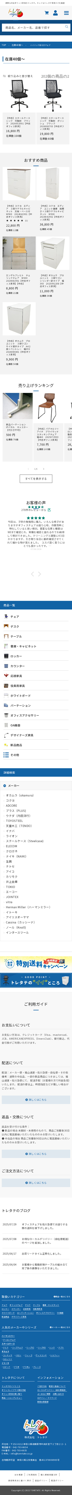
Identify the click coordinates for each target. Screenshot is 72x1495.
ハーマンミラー (8, 1336)
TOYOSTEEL (14, 820)
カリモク (11, 876)
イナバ (10, 831)
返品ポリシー (41, 1480)
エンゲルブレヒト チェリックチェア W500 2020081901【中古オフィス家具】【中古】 (18, 279)
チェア (4, 1305)
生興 (9, 861)
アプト (61, 1347)
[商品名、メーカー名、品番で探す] (66, 27)
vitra (9, 902)
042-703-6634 (20, 1447)
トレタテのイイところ (11, 1386)
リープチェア (17, 1347)
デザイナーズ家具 (19, 1316)
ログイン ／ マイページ (47, 1397)
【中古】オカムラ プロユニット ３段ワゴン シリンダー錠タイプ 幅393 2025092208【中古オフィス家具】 (52, 281)
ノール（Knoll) (16, 927)
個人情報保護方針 (49, 1474)
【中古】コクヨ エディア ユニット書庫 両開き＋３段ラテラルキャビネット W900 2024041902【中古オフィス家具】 (52, 212)
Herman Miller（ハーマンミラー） (29, 907)
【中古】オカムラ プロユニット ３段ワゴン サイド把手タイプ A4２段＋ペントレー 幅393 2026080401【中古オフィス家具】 (19, 347)
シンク (52, 1347)
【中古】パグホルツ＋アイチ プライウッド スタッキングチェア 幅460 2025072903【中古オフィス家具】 (48, 434)
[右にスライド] (44, 469)
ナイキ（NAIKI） (17, 856)
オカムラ (5, 1351)
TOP (4, 44)
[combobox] (36, 28)
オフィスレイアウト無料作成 (14, 1390)
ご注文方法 (42, 1386)
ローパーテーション (25, 1312)
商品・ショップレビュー (12, 1397)
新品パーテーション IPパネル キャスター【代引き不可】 (17, 427)
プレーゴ (37, 1367)
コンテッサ (7, 1355)
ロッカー (5, 1309)
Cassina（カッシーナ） (21, 922)
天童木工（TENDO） (20, 826)
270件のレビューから (33, 510)
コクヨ (10, 800)
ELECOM (11, 846)
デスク (28, 1305)
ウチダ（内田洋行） (19, 816)
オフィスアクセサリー (45, 1312)
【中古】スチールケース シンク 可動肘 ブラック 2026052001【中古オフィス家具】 (19, 122)
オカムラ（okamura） (20, 795)
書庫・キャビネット (51, 1305)
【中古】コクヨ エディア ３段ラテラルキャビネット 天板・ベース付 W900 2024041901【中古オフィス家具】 (19, 211)
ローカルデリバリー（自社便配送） (52, 1390)
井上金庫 (11, 882)
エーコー (11, 892)
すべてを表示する (36, 478)
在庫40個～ (17, 44)
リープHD (42, 1347)
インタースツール (17, 932)
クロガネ (11, 851)
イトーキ (11, 912)
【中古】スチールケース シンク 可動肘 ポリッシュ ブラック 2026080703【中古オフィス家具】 (53, 123)
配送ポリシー (57, 1480)
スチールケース (8, 1343)
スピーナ (6, 1367)
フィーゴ (28, 1355)
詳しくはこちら (38, 1099)
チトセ (10, 866)
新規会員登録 (43, 1401)
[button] (33, 574)
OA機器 (60, 1312)
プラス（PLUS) (16, 810)
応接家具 (27, 1309)
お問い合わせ (58, 1394)
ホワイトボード (8, 1312)
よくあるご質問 (43, 1394)
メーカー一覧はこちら (61, 1327)
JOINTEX (12, 897)
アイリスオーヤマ (17, 917)
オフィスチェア (16, 1305)
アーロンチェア (9, 1339)
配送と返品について (57, 1386)
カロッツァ (7, 1359)
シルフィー (55, 1355)
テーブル (36, 1305)
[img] (36, 507)
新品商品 (5, 1316)
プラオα (26, 1367)
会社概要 (19, 1474)
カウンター (16, 1309)
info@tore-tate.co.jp (22, 1453)
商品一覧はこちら (62, 1296)
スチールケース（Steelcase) (25, 841)
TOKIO (10, 887)
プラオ (16, 1367)
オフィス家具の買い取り (12, 1394)
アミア (6, 1347)
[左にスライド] (28, 469)
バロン (18, 1355)
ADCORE (11, 805)
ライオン (11, 836)
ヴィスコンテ (41, 1355)
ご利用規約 (32, 1474)
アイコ (10, 871)
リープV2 (30, 1347)
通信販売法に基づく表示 (19, 1480)
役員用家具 (37, 1309)
